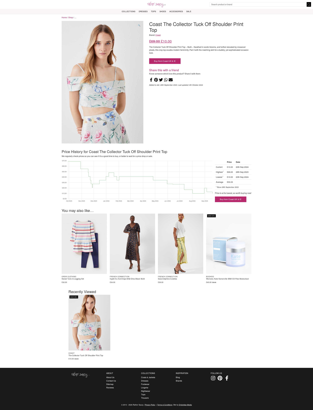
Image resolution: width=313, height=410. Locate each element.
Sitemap (109, 384)
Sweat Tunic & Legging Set (73, 279)
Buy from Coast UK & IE (165, 61)
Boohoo (210, 276)
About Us (110, 377)
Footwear (145, 384)
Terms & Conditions (164, 405)
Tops (153, 11)
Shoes (163, 11)
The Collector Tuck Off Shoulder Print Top (85, 355)
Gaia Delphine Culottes (167, 279)
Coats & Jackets (148, 377)
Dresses (143, 11)
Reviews (110, 387)
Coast (158, 35)
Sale (188, 11)
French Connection (119, 276)
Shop (70, 17)
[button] (139, 25)
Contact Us (111, 380)
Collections (128, 11)
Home (64, 17)
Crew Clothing (69, 276)
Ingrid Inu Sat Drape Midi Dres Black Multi (127, 279)
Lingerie (144, 387)
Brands (179, 380)
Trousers (145, 397)
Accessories (176, 11)
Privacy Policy (150, 405)
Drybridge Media (185, 405)
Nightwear (145, 391)
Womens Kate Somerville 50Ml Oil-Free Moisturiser (227, 279)
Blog (178, 377)
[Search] (309, 4)
